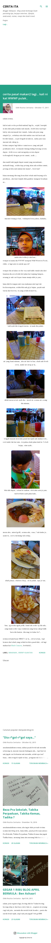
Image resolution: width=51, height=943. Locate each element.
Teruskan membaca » (38, 763)
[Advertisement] (25, 58)
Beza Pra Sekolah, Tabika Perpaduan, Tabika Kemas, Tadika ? (21, 813)
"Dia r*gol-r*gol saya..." (19, 737)
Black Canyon (16, 645)
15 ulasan (15, 763)
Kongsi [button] (42, 652)
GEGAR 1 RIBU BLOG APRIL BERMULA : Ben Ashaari (21, 891)
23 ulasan (15, 919)
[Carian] (41, 6)
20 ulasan (15, 843)
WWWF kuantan (25, 652)
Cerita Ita (10, 6)
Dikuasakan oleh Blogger (26, 933)
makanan (13, 652)
